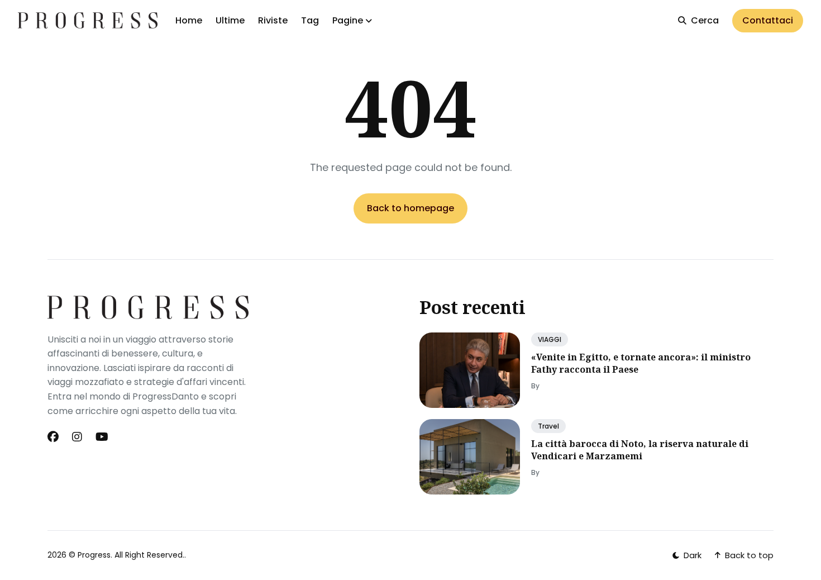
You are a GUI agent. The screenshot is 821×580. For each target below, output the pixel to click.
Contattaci (767, 20)
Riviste (273, 20)
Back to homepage (410, 208)
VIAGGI (549, 339)
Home (188, 20)
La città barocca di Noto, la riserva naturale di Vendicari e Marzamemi (639, 450)
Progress (94, 554)
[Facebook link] (54, 437)
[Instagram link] (77, 437)
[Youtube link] (102, 437)
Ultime (230, 20)
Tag (310, 20)
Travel (548, 426)
